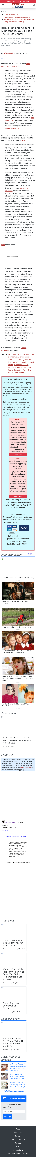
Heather (5, 983)
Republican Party (20, 370)
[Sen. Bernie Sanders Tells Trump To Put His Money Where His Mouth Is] (13, 1029)
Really (10, 370)
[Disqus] (18, 841)
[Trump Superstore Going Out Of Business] (13, 994)
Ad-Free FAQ (25, 505)
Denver (21, 357)
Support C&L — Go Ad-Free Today (18, 1)
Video (21, 372)
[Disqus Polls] (18, 795)
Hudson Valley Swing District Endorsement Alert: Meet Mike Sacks (17, 1076)
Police (25, 365)
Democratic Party (27, 354)
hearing (21, 359)
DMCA (18, 1146)
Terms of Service (25, 768)
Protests (27, 367)
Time (16, 372)
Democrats (12, 357)
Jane (3, 245)
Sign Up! (7, 1116)
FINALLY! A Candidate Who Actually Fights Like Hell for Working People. (18, 1085)
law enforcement (27, 362)
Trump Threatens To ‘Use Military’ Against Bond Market (13, 943)
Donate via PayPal (24, 528)
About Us (18, 1132)
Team (18, 1129)
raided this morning (13, 128)
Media (10, 365)
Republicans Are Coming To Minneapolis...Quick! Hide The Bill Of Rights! (17, 31)
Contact (18, 1136)
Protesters (19, 367)
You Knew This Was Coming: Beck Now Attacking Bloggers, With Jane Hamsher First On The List (17, 740)
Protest (11, 367)
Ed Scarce (5, 1012)
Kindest (12, 532)
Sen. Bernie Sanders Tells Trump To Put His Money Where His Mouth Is (13, 1042)
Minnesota (18, 365)
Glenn (24, 140)
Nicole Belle (8, 53)
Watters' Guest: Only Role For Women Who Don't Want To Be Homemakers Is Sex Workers (13, 974)
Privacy (18, 1143)
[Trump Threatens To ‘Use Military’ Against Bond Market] (13, 931)
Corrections (18, 1150)
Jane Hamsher (13, 362)
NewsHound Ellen (8, 949)
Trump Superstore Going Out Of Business (12, 1006)
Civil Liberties (13, 354)
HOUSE (28, 359)
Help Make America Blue (14, 1091)
